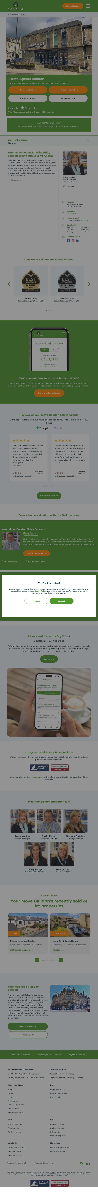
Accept (61, 601)
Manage (36, 601)
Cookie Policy (40, 591)
